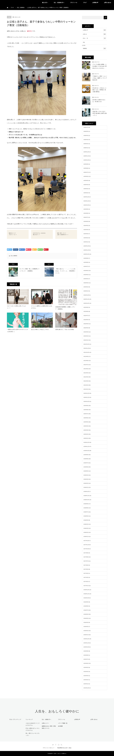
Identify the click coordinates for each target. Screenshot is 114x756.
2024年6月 (86, 221)
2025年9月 (86, 164)
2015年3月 (86, 675)
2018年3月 (86, 528)
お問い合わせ (107, 2)
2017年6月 (86, 565)
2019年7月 (86, 462)
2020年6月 (86, 417)
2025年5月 (86, 180)
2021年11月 (86, 348)
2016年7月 (86, 610)
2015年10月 (86, 647)
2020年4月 (86, 426)
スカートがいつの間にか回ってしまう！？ (16, 307)
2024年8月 (86, 213)
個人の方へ (45, 2)
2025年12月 (86, 151)
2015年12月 (86, 638)
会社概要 (60, 726)
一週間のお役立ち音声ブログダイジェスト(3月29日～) (17, 330)
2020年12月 (86, 393)
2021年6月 (86, 368)
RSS (61, 744)
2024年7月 (86, 217)
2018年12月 (86, 491)
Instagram (58, 744)
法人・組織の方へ (46, 719)
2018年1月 (86, 536)
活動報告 (15, 255)
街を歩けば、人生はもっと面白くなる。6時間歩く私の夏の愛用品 (99, 89)
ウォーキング (29, 719)
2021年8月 (86, 360)
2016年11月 (86, 593)
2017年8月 (86, 557)
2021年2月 (86, 385)
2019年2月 (86, 483)
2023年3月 (86, 282)
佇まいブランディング (15, 719)
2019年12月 (86, 442)
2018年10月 (86, 499)
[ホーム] (7, 5)
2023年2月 (86, 287)
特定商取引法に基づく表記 (64, 747)
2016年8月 (86, 606)
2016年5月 (86, 618)
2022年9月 (86, 307)
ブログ (85, 2)
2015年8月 (86, 655)
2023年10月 (86, 254)
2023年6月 (86, 270)
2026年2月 (86, 143)
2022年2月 (86, 336)
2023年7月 (86, 266)
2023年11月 (86, 250)
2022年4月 (86, 327)
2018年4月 (86, 524)
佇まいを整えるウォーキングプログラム (33, 729)
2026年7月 (86, 127)
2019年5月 (86, 471)
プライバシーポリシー (48, 747)
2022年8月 (86, 311)
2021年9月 (86, 356)
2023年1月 (86, 291)
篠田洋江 (29, 31)
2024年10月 (86, 205)
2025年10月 (86, 160)
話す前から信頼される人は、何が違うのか (98, 100)
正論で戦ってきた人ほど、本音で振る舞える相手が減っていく (99, 113)
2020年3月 (86, 430)
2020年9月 (86, 405)
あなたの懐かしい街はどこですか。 (40, 329)
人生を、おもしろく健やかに (57, 711)
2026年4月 (86, 135)
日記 (9, 17)
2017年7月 (86, 561)
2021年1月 (86, 389)
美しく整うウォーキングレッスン (33, 734)
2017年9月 (86, 552)
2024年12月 (86, 196)
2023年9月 (86, 258)
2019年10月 (86, 450)
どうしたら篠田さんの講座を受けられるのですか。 (41, 307)
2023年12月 (86, 246)
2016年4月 (86, 622)
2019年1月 (86, 487)
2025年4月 (86, 184)
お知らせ (94, 34)
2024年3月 (86, 233)
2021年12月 (86, 344)
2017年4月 (86, 573)
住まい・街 (94, 38)
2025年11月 (86, 156)
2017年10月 (86, 548)
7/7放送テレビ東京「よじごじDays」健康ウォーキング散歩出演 (99, 78)
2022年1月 (86, 340)
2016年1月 (86, 634)
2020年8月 (86, 409)
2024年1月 (86, 242)
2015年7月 (86, 659)
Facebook (55, 744)
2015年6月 (86, 663)
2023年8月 (86, 262)
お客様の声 (95, 2)
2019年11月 (86, 446)
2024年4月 (86, 229)
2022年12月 (86, 295)
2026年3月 (86, 139)
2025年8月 (86, 168)
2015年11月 (86, 643)
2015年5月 (86, 667)
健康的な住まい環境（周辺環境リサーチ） (49, 727)
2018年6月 (86, 516)
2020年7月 (86, 413)
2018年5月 (86, 520)
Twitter (52, 744)
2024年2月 (86, 237)
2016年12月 (86, 589)
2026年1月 (86, 147)
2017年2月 (86, 581)
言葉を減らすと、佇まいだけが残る (64, 329)
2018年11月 (86, 495)
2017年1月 (86, 585)
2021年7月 (86, 364)
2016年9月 (86, 602)
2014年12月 (86, 688)
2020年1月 (86, 438)
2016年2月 (86, 630)
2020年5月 (86, 422)
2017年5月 (86, 569)
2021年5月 (86, 372)
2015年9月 (86, 651)
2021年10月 (86, 352)
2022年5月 (86, 323)
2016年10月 (86, 598)
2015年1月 (86, 683)
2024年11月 (86, 201)
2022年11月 (86, 299)
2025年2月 (86, 192)
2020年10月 (86, 401)
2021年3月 (86, 381)
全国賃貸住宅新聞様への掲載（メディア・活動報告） (65, 308)
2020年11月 (86, 397)
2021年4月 (86, 377)
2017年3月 (86, 577)
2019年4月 (86, 475)
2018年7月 (86, 512)
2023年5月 (86, 274)
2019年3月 (86, 479)
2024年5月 (86, 225)
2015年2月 (86, 679)
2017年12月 (86, 540)
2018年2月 (86, 532)
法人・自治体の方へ (59, 2)
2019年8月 (86, 458)
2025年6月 (86, 176)
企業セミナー (45, 723)
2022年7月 (86, 315)
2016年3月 (86, 626)
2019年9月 (86, 454)
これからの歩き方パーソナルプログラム (33, 724)
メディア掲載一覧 (62, 723)
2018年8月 (86, 507)
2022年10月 (86, 303)
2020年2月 (86, 434)
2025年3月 (86, 188)
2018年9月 (86, 503)
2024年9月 (86, 209)
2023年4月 (86, 278)
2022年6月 (86, 319)
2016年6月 (86, 614)
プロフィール (73, 2)
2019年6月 (86, 467)
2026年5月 (86, 131)
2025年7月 (86, 172)
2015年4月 (86, 671)
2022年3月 (86, 332)
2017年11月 (86, 544)
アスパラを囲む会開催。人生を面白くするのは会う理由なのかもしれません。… (99, 66)
